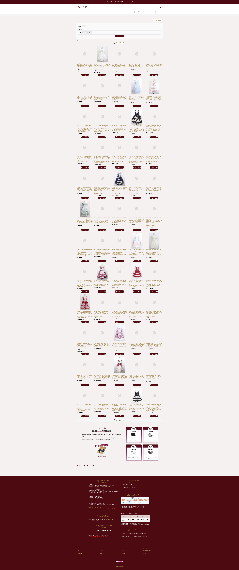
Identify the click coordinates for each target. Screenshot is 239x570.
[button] (153, 7)
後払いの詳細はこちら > (106, 486)
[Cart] (158, 7)
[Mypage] (161, 7)
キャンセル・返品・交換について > (109, 519)
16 (120, 42)
